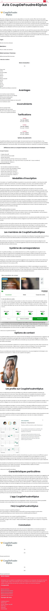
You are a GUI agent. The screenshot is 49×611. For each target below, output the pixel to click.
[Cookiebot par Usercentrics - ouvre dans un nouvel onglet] (42, 291)
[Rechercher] (47, 1)
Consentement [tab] (8, 294)
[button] (24, 510)
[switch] (18, 314)
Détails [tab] (24, 294)
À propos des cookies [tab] (40, 294)
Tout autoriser (40, 318)
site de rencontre (17, 236)
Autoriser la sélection (24, 318)
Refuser (9, 318)
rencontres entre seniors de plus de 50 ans (33, 25)
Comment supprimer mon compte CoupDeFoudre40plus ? (13, 516)
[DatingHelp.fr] (2, 1)
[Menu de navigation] (44, 1)
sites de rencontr (23, 528)
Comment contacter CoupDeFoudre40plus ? (10, 510)
